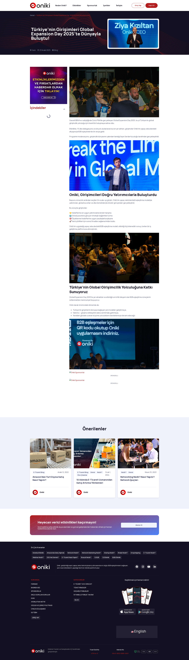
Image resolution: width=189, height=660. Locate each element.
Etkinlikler (77, 5)
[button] (138, 5)
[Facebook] (137, 566)
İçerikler (106, 5)
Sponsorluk (92, 5)
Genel (32, 15)
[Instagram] (142, 566)
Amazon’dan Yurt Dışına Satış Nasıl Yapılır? (48, 478)
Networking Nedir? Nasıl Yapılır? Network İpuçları (137, 478)
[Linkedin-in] (154, 566)
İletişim (119, 5)
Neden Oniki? (61, 5)
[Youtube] (148, 566)
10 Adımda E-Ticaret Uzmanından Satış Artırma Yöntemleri (94, 481)
